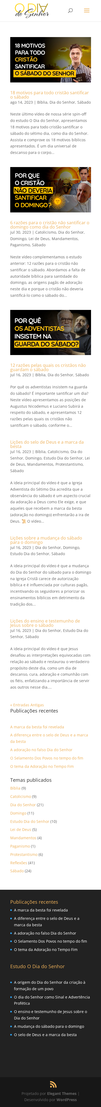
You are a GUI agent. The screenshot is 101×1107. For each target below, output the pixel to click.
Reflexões (18, 862)
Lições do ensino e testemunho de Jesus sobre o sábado (45, 623)
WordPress (67, 1099)
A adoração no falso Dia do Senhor (41, 749)
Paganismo (20, 244)
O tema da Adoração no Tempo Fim (42, 766)
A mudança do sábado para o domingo (49, 1026)
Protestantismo (69, 464)
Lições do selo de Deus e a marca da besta (47, 444)
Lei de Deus (39, 238)
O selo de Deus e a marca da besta (45, 1034)
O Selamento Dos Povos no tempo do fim (46, 758)
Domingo (18, 238)
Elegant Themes (61, 1093)
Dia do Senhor (62, 102)
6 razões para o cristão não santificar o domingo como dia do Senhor (49, 225)
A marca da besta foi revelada (37, 726)
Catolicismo (45, 232)
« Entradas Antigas (27, 704)
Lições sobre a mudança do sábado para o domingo (46, 540)
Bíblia (42, 102)
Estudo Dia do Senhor (63, 458)
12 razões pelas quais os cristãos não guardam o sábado (48, 367)
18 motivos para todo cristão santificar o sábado (49, 95)
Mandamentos (65, 238)
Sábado (84, 102)
